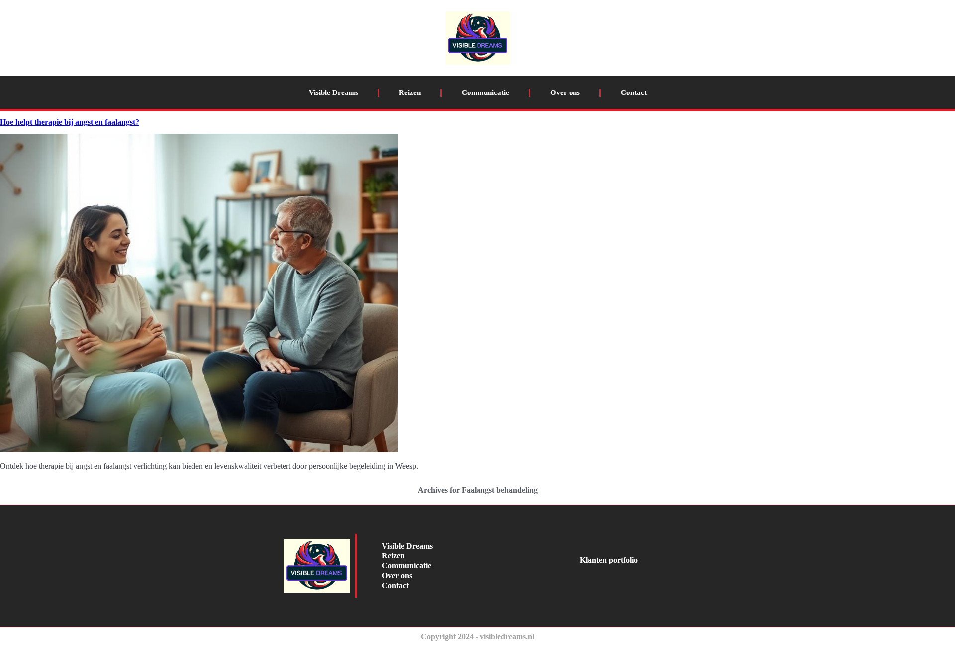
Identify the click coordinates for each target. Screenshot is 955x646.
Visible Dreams (333, 92)
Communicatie (485, 92)
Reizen (410, 92)
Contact (634, 92)
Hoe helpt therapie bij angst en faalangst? (69, 122)
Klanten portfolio (609, 560)
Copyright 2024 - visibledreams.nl (477, 636)
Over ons (565, 92)
